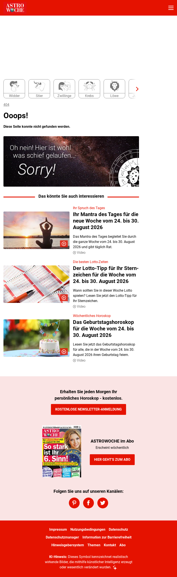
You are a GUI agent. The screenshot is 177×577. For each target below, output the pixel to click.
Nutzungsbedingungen (87, 529)
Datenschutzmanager (62, 537)
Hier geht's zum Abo (112, 459)
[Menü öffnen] (171, 7)
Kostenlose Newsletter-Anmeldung (88, 409)
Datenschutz (118, 529)
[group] (69, 89)
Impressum (58, 529)
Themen (93, 545)
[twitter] (102, 503)
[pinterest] (74, 503)
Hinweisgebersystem (67, 545)
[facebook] (88, 503)
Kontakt (110, 545)
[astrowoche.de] (15, 8)
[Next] (135, 89)
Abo (122, 545)
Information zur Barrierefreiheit (106, 537)
